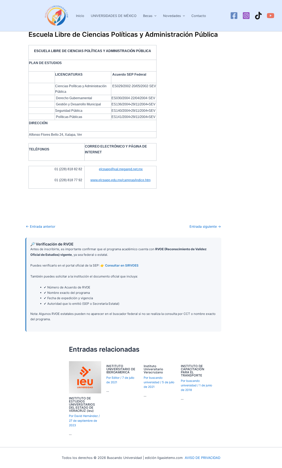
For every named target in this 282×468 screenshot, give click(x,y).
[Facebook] (234, 15)
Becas (147, 16)
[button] (154, 16)
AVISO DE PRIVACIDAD (202, 458)
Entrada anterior (40, 226)
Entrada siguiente (205, 226)
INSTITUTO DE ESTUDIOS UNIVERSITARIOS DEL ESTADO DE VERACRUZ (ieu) (82, 404)
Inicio (80, 16)
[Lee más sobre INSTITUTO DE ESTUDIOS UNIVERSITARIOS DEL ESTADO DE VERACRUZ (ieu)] (85, 377)
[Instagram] (246, 15)
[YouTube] (270, 15)
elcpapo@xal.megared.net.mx (121, 169)
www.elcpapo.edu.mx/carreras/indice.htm (120, 180)
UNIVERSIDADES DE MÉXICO (113, 16)
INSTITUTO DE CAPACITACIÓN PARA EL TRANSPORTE (192, 370)
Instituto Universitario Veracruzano (153, 369)
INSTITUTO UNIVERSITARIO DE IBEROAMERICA (120, 369)
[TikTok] (258, 15)
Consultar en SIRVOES (122, 265)
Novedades (172, 16)
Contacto (198, 16)
